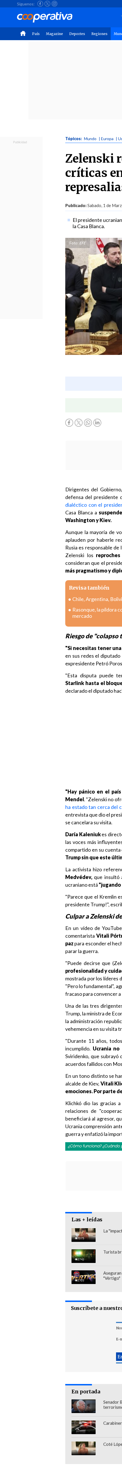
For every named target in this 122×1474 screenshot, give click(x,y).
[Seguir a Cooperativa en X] (47, 3)
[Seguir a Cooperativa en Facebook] (40, 3)
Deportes (77, 34)
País (36, 34)
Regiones (99, 34)
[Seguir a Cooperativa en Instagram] (54, 3)
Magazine (54, 34)
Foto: (74, 243)
